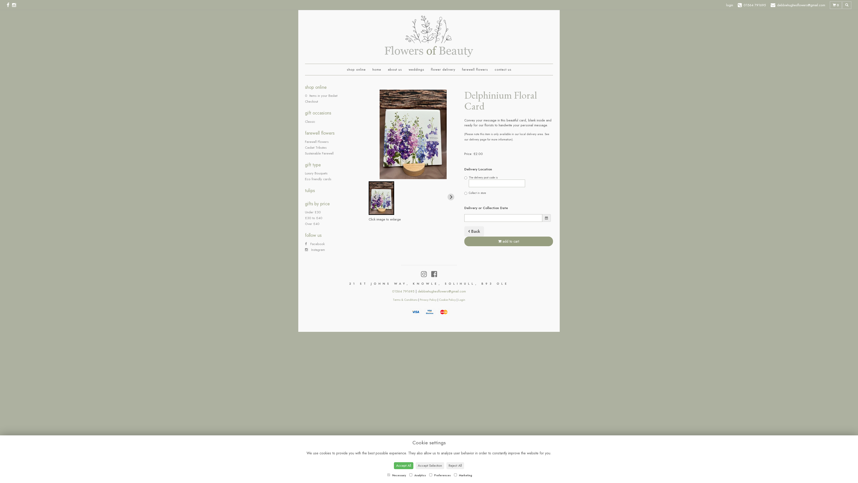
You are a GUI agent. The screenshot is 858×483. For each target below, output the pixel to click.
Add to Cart (510, 241)
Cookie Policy (447, 300)
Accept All (403, 465)
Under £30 (313, 212)
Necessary (398, 475)
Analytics (419, 475)
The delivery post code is (483, 178)
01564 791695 (403, 291)
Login (461, 300)
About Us (395, 69)
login (729, 5)
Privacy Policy (428, 300)
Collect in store (477, 193)
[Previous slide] (375, 197)
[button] (381, 198)
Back (475, 231)
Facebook (317, 244)
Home (376, 69)
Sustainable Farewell (319, 153)
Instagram (317, 249)
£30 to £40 (313, 218)
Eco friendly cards (318, 179)
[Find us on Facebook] (9, 5)
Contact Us (503, 69)
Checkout (311, 101)
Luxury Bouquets (316, 173)
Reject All (455, 465)
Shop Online (356, 69)
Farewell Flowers (475, 69)
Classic (310, 121)
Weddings (416, 69)
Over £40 (312, 223)
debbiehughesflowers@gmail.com (442, 291)
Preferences (442, 475)
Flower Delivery (443, 69)
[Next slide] (451, 197)
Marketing (465, 475)
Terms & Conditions (405, 300)
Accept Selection (430, 465)
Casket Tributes (316, 147)
